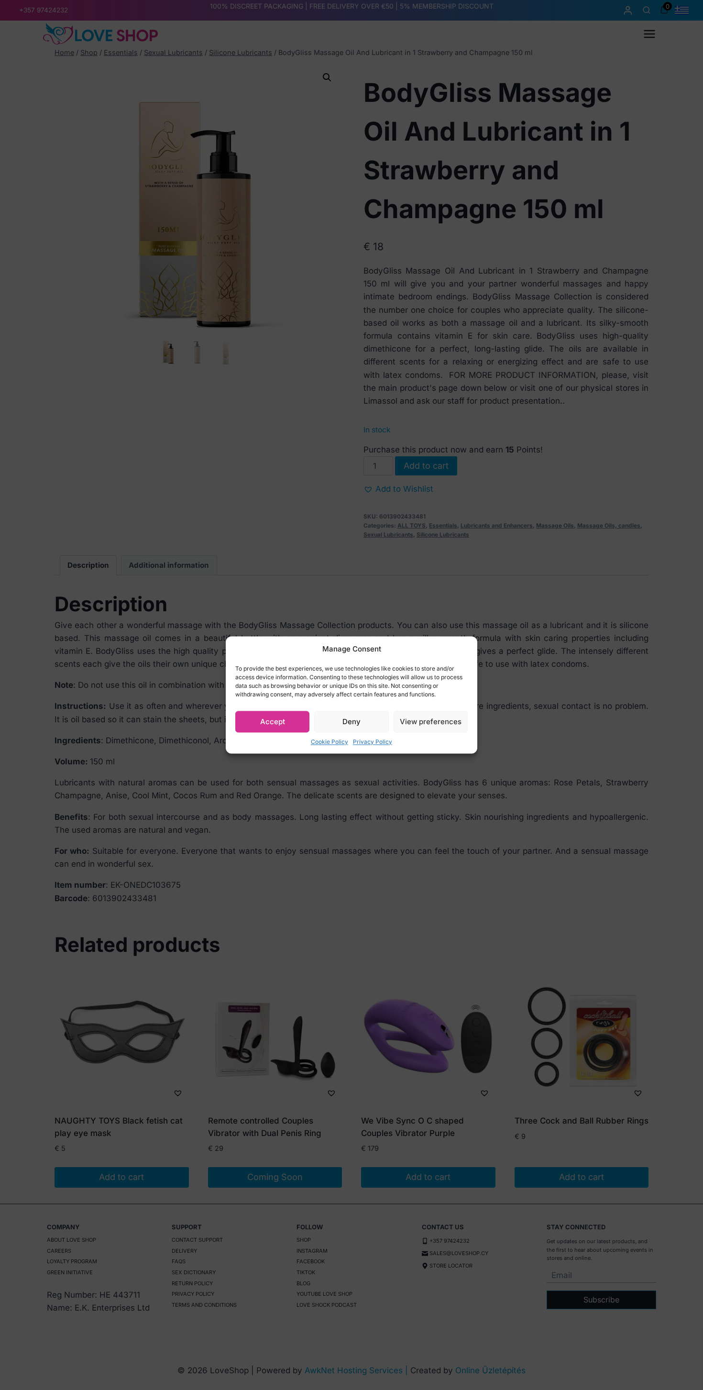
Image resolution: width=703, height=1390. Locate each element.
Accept (272, 721)
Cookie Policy (329, 741)
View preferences (430, 721)
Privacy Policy (372, 741)
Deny (351, 721)
